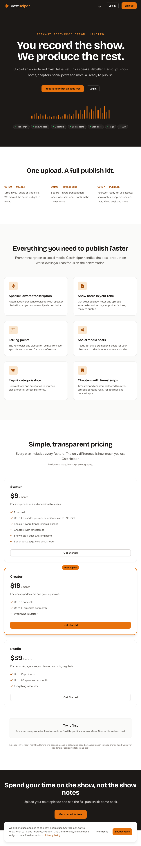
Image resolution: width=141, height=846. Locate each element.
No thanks (102, 831)
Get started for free (70, 814)
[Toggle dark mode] (99, 6)
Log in (112, 5)
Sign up (129, 5)
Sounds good (122, 831)
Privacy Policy (53, 835)
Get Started (71, 552)
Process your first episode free (63, 88)
